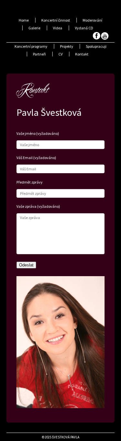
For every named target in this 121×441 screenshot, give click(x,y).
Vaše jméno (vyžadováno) (37, 133)
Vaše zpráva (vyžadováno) (38, 206)
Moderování (92, 20)
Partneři (39, 54)
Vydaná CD (84, 27)
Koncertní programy (31, 46)
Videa (57, 27)
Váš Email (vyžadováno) (36, 157)
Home (24, 20)
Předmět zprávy (29, 182)
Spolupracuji (96, 46)
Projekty (66, 46)
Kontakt (81, 54)
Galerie (34, 27)
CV (60, 54)
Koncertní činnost (55, 20)
